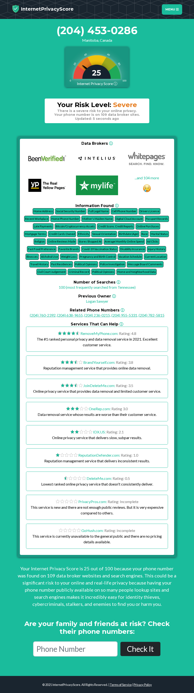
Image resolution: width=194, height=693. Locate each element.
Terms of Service (121, 685)
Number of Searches (97, 282)
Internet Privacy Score (97, 83)
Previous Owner (97, 296)
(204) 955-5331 (124, 315)
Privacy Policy (143, 685)
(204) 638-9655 (70, 315)
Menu (170, 9)
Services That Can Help (97, 324)
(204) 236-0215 (97, 315)
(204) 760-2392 (43, 315)
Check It (140, 648)
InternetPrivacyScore (46, 9)
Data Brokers (97, 143)
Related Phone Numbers (97, 310)
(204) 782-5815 (151, 315)
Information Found (97, 205)
